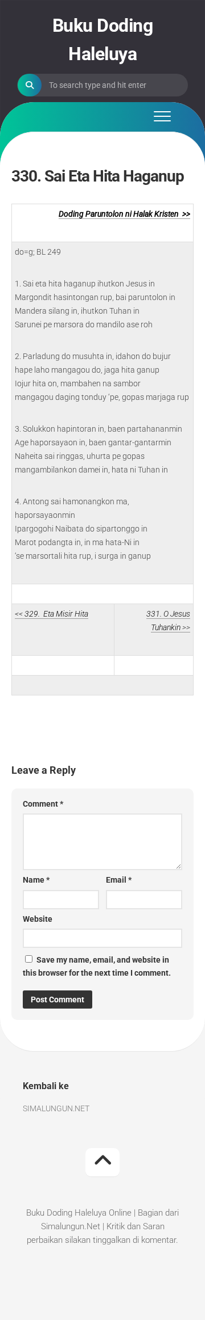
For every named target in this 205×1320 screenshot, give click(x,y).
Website (37, 918)
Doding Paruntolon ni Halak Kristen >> (124, 213)
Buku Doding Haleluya (102, 40)
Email (119, 879)
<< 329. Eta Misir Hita (51, 613)
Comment (43, 803)
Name (36, 879)
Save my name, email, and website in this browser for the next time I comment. (97, 966)
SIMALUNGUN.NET (56, 1108)
